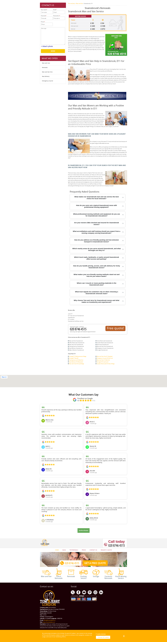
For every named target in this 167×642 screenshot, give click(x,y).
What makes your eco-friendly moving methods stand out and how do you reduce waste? (97, 275)
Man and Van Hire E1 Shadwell (104, 356)
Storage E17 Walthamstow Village (77, 356)
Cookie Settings (101, 634)
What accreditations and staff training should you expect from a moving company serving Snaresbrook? (96, 232)
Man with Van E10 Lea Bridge (76, 363)
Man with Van (46, 63)
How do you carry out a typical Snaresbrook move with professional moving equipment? (96, 206)
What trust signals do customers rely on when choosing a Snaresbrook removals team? (96, 292)
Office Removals (59, 577)
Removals (45, 67)
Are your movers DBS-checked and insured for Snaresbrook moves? (96, 223)
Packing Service (83, 577)
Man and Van (46, 576)
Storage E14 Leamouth (102, 362)
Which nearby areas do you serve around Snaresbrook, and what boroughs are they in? (96, 249)
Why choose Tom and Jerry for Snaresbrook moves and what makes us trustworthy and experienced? (96, 301)
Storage (96, 576)
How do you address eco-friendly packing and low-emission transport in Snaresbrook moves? (96, 241)
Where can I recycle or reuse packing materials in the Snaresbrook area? (96, 284)
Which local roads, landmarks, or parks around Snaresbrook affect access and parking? (96, 258)
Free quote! (115, 328)
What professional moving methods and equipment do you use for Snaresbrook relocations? (96, 215)
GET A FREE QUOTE (95, 563)
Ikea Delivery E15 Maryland (76, 362)
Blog (64, 550)
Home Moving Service (120, 577)
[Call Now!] (78, 330)
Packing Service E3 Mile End (76, 360)
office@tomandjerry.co (49, 620)
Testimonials (73, 550)
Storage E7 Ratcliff (73, 358)
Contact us (93, 550)
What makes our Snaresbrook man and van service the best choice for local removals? (96, 197)
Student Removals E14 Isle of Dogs (105, 363)
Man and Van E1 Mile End (103, 360)
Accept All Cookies (103, 637)
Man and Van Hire (47, 72)
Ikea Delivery (45, 76)
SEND (53, 51)
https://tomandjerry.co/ (49, 622)
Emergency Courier (47, 81)
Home (57, 550)
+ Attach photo (47, 46)
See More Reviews (83, 530)
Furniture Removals (108, 577)
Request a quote (106, 550)
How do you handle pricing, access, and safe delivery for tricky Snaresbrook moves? (96, 267)
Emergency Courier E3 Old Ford (105, 358)
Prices (84, 550)
